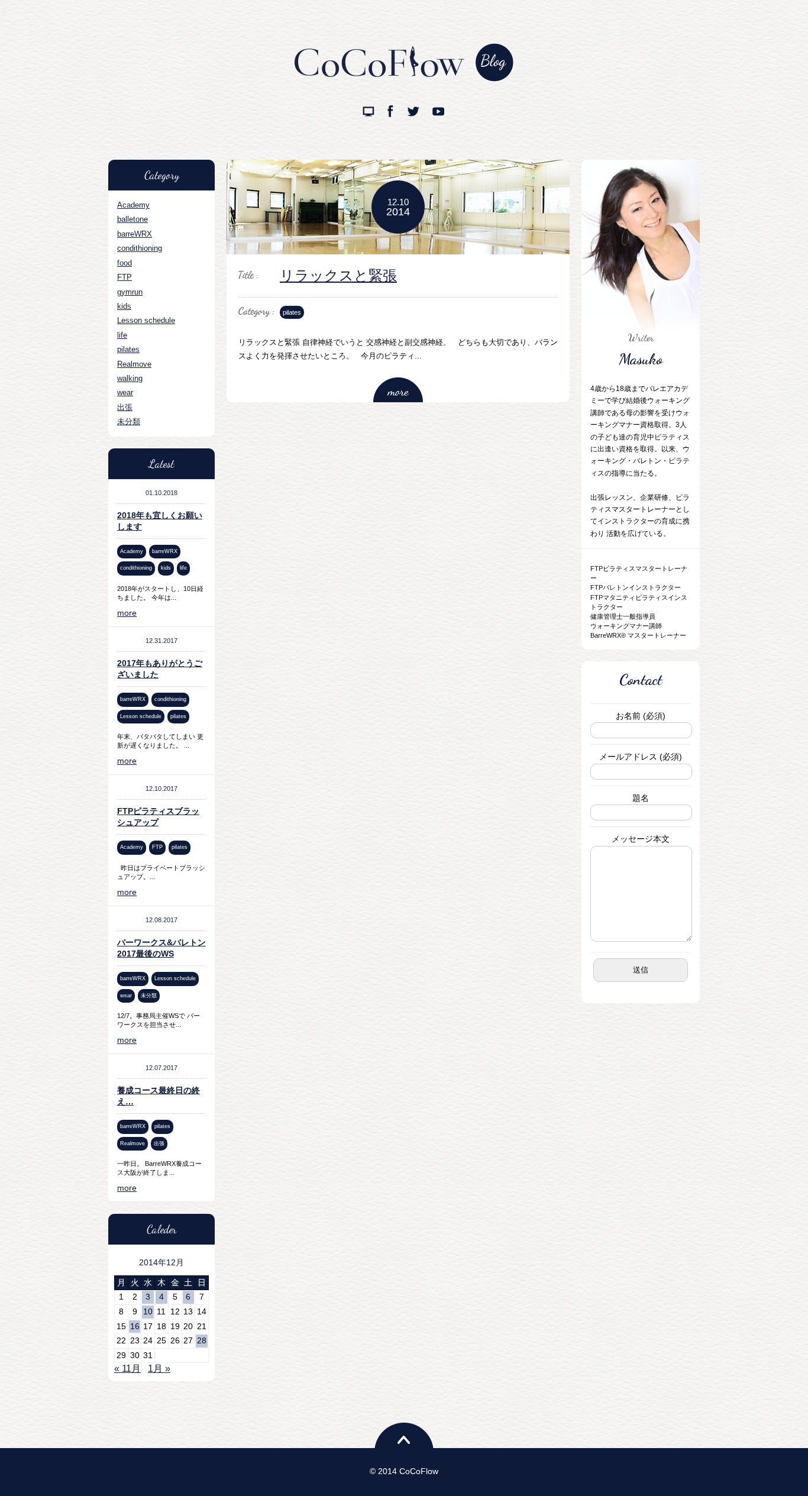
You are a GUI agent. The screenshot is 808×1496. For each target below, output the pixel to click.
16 (135, 1326)
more (127, 613)
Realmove (134, 364)
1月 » (159, 1368)
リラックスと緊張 (338, 275)
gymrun (130, 291)
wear (125, 392)
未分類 (128, 421)
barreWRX (134, 234)
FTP (124, 277)
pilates (128, 349)
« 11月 (127, 1368)
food (124, 263)
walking (130, 378)
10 (148, 1311)
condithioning (139, 248)
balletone (132, 219)
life (122, 335)
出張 (124, 407)
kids (124, 306)
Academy (133, 205)
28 (201, 1340)
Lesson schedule (146, 320)
